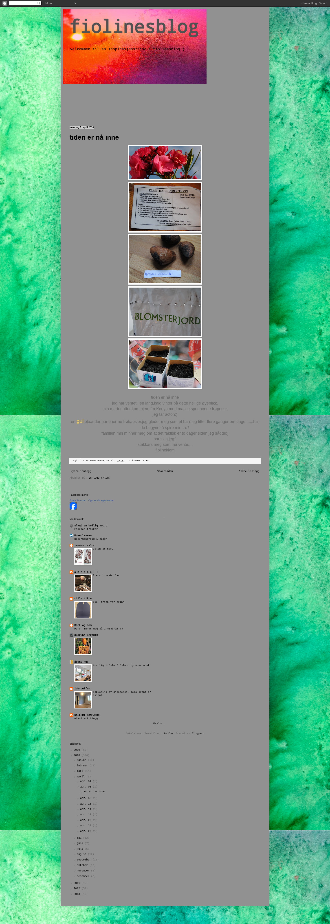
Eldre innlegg (249, 471)
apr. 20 (86, 820)
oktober (83, 865)
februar (83, 765)
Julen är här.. (104, 549)
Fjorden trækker (86, 529)
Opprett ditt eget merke (100, 500)
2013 (77, 894)
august (82, 854)
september (84, 859)
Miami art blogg (86, 718)
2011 (77, 883)
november (84, 870)
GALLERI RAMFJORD (86, 715)
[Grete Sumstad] (73, 508)
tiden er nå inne (94, 137)
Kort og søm (83, 625)
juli (81, 849)
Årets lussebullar (106, 575)
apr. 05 (86, 786)
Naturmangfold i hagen (90, 539)
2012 (77, 888)
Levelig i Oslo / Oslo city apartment (121, 665)
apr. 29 (86, 831)
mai (80, 838)
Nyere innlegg (81, 471)
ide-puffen (82, 688)
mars (81, 771)
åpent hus (81, 662)
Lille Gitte (83, 598)
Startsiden (165, 471)
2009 (77, 750)
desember (84, 876)
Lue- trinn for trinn (108, 602)
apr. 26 (86, 825)
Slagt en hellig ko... (90, 525)
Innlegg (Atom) (99, 478)
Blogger (197, 733)
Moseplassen (83, 535)
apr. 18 (86, 814)
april (81, 776)
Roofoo (168, 733)
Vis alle (157, 723)
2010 (77, 755)
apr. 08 (86, 798)
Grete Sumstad (78, 500)
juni (81, 843)
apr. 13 (86, 803)
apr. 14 (86, 809)
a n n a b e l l (86, 572)
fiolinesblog (134, 26)
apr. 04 (86, 781)
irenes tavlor (84, 545)
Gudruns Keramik (86, 635)
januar (82, 760)
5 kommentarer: (140, 460)
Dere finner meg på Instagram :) (98, 628)
